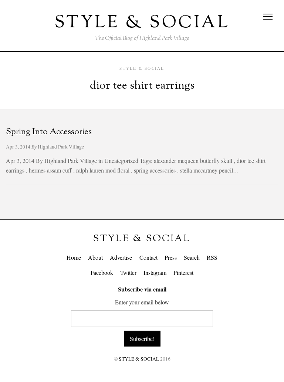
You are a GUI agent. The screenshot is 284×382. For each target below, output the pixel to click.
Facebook (102, 272)
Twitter (128, 272)
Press (171, 257)
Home (74, 257)
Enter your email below (142, 302)
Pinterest (183, 272)
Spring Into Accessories (49, 132)
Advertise (121, 257)
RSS (212, 257)
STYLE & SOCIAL (141, 239)
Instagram (154, 272)
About (95, 257)
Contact (148, 257)
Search (192, 257)
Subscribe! (142, 338)
